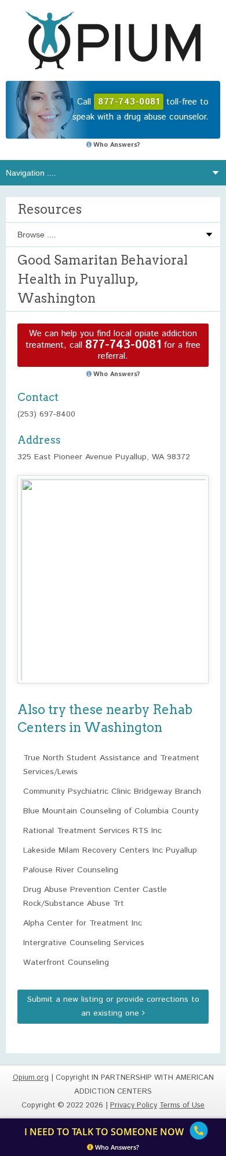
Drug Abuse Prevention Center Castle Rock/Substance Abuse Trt (95, 896)
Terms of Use (182, 1105)
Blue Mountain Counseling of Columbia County (111, 811)
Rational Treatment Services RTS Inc (92, 831)
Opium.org (113, 40)
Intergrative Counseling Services (83, 943)
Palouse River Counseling (70, 870)
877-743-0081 (123, 345)
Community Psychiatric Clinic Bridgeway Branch (112, 791)
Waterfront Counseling (66, 962)
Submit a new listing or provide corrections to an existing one (113, 1006)
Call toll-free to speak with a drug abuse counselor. (140, 109)
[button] (113, 568)
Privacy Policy (133, 1105)
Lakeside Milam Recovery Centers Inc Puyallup (110, 850)
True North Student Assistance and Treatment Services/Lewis (111, 765)
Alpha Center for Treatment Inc (82, 923)
